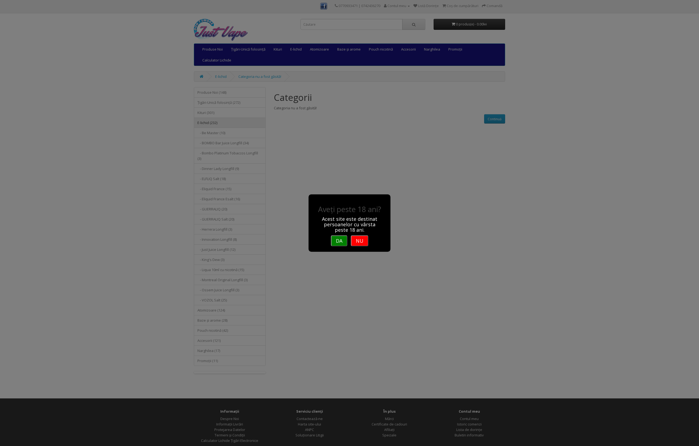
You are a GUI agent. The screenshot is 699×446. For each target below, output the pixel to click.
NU (359, 240)
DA (339, 240)
